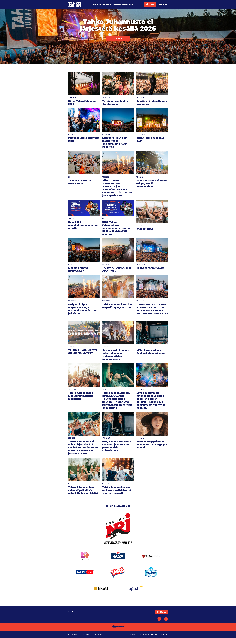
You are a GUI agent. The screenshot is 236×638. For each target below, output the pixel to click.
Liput (162, 612)
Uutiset (71, 611)
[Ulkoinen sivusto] (118, 531)
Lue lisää (118, 38)
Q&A (151, 4)
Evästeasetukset (98, 634)
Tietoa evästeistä (72, 634)
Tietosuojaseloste (85, 634)
